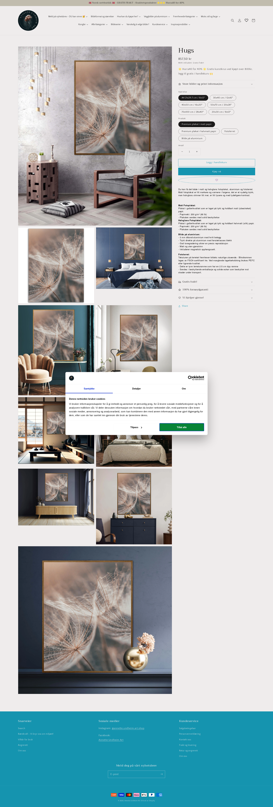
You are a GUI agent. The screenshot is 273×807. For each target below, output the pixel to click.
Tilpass (134, 427)
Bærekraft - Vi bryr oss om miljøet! (36, 734)
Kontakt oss (185, 739)
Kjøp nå (216, 171)
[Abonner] (161, 774)
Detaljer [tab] (136, 388)
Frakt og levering (187, 745)
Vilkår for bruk (25, 739)
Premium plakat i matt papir (197, 124)
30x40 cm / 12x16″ (223, 98)
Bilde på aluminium (192, 138)
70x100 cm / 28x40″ (193, 112)
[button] (232, 20)
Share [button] (185, 306)
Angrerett (23, 745)
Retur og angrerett (188, 750)
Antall (181, 145)
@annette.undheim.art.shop (128, 728)
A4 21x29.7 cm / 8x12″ (193, 98)
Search (21, 728)
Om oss (22, 750)
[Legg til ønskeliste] (216, 180)
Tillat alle (182, 427)
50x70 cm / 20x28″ (221, 105)
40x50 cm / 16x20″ (192, 105)
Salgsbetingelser (187, 728)
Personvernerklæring (189, 734)
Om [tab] (184, 388)
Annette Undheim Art (111, 740)
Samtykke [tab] (89, 388)
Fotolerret (229, 131)
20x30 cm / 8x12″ (221, 112)
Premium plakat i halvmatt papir (199, 131)
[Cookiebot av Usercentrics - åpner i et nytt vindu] (190, 378)
